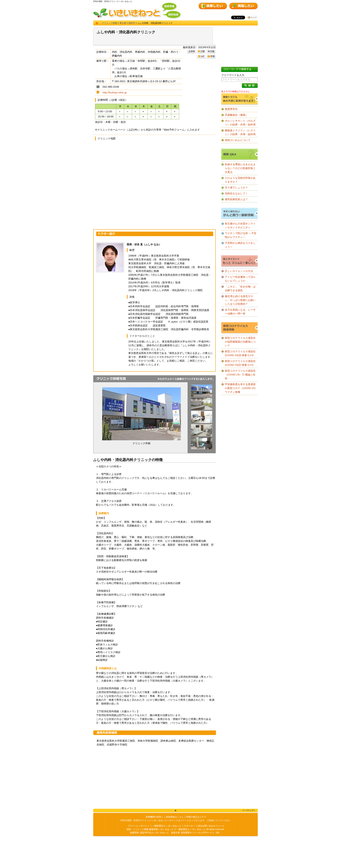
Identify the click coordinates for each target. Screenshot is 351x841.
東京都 (123, 23)
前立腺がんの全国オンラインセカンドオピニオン (240, 225)
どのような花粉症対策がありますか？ (240, 179)
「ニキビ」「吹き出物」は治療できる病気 (240, 288)
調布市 (132, 23)
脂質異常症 (231, 109)
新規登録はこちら (175, 817)
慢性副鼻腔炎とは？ (236, 199)
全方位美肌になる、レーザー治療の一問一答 (240, 311)
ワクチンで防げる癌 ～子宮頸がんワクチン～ (240, 235)
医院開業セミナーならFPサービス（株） (201, 832)
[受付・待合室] (201, 408)
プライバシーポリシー (139, 826)
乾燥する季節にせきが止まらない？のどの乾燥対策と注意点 (240, 168)
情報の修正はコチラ (196, 817)
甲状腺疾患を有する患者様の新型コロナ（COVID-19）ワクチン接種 (241, 388)
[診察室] (201, 422)
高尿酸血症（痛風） (236, 114)
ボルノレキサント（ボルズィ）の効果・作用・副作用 (240, 122)
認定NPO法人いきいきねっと (154, 832)
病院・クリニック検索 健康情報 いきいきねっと (150, 829)
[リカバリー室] (201, 448)
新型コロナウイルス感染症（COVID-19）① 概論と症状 (240, 374)
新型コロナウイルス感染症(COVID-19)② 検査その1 (240, 363)
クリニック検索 (109, 23)
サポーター (189, 826)
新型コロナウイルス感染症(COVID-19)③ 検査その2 (240, 353)
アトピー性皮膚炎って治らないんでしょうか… (240, 278)
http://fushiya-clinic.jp (115, 92)
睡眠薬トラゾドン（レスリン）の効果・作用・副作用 (240, 132)
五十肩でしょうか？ (236, 187)
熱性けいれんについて (237, 140)
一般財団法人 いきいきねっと (166, 826)
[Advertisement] (154, 777)
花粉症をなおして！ (236, 193)
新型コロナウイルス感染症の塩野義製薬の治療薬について (240, 341)
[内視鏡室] (201, 435)
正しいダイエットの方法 (239, 271)
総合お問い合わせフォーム (211, 826)
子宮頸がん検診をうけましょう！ (240, 244)
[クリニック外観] (201, 395)
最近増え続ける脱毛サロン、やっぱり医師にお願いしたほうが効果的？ (240, 300)
